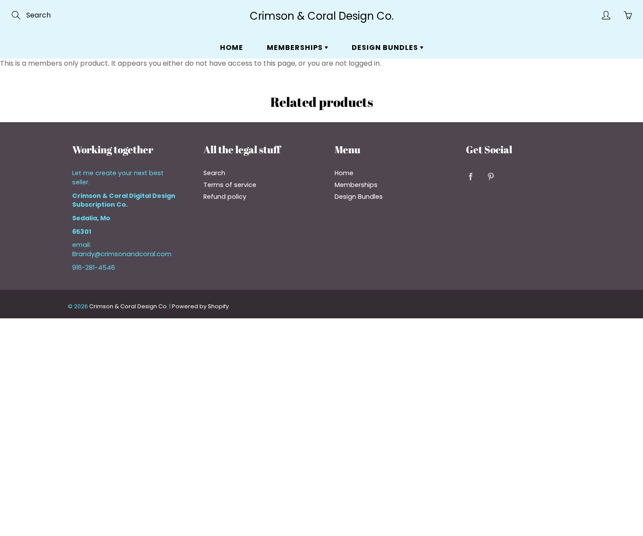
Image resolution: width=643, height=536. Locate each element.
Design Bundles (386, 47)
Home (231, 47)
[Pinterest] (490, 176)
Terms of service (229, 184)
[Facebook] (470, 176)
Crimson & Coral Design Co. (322, 16)
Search (214, 173)
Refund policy (224, 196)
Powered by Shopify (200, 306)
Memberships (296, 47)
